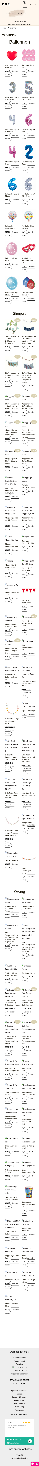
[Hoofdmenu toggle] (34, 14)
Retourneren (19, 1410)
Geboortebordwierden (19, 1458)
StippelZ (19, 1455)
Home (4, 28)
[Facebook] (3, 4)
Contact (19, 1394)
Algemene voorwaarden (19, 1391)
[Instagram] (6, 4)
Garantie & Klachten (19, 1397)
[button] (30, 4)
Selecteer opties (12, 72)
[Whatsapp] (9, 4)
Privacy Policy (19, 1403)
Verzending (19, 1407)
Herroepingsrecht (19, 1400)
